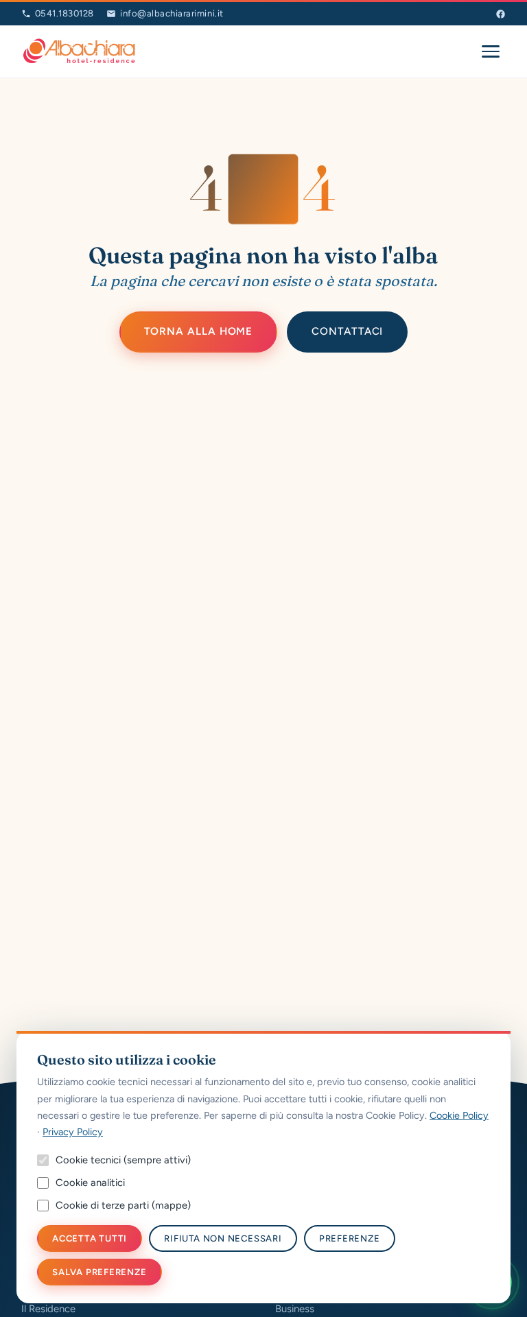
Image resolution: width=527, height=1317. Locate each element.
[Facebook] (500, 14)
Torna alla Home (198, 331)
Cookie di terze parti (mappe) (123, 1205)
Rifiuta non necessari (223, 1238)
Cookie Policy (459, 1115)
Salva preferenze (99, 1272)
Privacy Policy (73, 1132)
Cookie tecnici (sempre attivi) (123, 1160)
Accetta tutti (89, 1238)
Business (294, 1309)
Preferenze (349, 1238)
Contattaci (347, 331)
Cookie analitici (90, 1182)
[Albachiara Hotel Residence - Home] (79, 51)
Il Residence (48, 1309)
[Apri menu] (491, 51)
